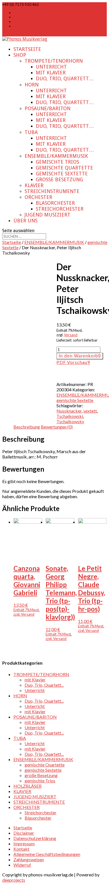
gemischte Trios (57, 162)
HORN (32, 85)
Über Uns (25, 220)
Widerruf (22, 864)
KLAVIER (34, 185)
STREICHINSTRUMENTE (52, 191)
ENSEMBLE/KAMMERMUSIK (56, 156)
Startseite (27, 49)
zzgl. (17, 614)
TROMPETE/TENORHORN (54, 61)
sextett (90, 410)
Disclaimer (23, 833)
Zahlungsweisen (28, 859)
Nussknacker (69, 410)
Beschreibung (26, 426)
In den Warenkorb (78, 356)
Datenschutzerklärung (34, 838)
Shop (19, 55)
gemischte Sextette (62, 174)
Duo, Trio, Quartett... (44, 685)
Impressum (24, 843)
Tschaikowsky (70, 421)
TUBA (31, 132)
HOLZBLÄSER (27, 786)
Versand (70, 335)
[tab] (26, 426)
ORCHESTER (38, 197)
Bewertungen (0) (57, 426)
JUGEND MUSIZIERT (47, 215)
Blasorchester (55, 203)
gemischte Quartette (64, 168)
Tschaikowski (69, 416)
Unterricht (51, 67)
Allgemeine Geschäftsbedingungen (46, 854)
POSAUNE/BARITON (47, 108)
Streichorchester (60, 209)
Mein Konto (22, 26)
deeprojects (13, 880)
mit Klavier (51, 73)
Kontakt (20, 12)
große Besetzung (59, 179)
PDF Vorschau (71, 362)
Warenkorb (22, 21)
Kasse (18, 17)
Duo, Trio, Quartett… (65, 78)
